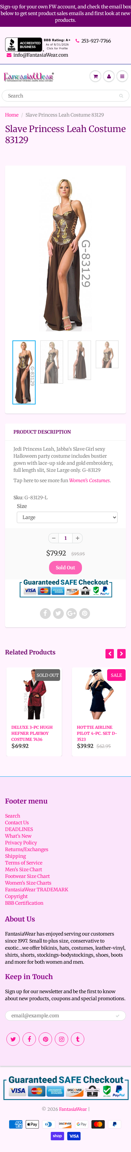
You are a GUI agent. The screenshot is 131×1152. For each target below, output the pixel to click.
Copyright (16, 896)
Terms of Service (23, 863)
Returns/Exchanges (26, 849)
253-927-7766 (96, 41)
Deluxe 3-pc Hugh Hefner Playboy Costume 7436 (30, 733)
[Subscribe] (117, 1016)
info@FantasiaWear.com (40, 55)
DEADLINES (19, 829)
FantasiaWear (73, 1109)
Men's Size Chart (23, 870)
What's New (18, 836)
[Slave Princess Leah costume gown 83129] (65, 254)
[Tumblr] (77, 1039)
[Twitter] (13, 1039)
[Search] (121, 95)
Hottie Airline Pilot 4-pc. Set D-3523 (96, 733)
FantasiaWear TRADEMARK (36, 890)
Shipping (15, 856)
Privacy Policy (21, 843)
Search (12, 816)
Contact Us (17, 823)
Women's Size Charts (28, 883)
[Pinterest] (45, 1039)
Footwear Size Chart (27, 876)
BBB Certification (24, 903)
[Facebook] (29, 1039)
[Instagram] (61, 1039)
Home (11, 115)
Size (22, 506)
